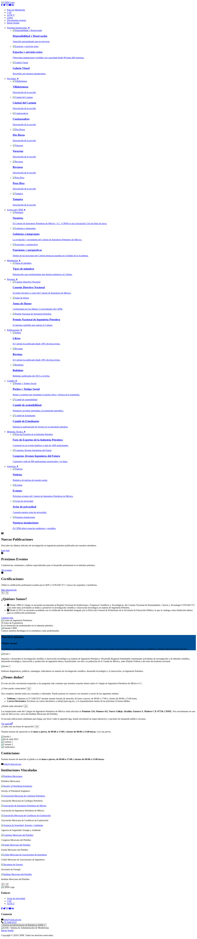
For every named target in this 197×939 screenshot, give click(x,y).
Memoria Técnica (16, 431)
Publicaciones (14, 330)
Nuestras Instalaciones (18, 28)
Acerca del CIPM (16, 210)
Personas (12, 279)
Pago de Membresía (16, 10)
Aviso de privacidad (16, 898)
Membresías (14, 260)
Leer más (5, 550)
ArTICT (11, 15)
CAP (9, 12)
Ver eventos (6, 570)
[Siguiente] (7, 592)
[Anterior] (3, 592)
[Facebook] (2, 5)
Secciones (13, 78)
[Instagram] (7, 5)
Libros (10, 17)
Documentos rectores (16, 20)
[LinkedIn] (13, 5)
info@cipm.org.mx (12, 764)
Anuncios (13, 466)
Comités (12, 381)
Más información (9, 590)
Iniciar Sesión (13, 23)
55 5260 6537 (10, 922)
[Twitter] (4, 5)
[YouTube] (10, 5)
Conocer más (7, 618)
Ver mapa (5, 724)
